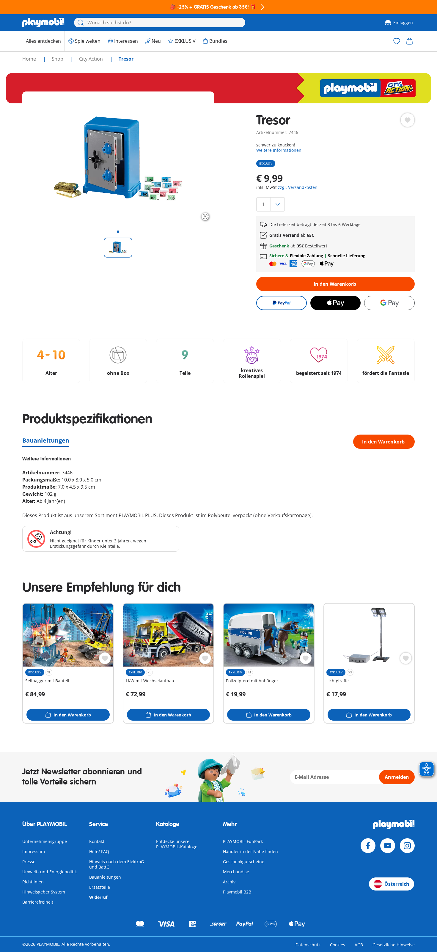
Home (29, 59)
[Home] (43, 22)
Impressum (33, 851)
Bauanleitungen (45, 440)
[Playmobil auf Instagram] (407, 845)
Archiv (229, 882)
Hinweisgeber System (43, 892)
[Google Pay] (389, 303)
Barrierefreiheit (37, 902)
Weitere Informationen (278, 150)
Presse (28, 861)
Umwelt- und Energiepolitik (49, 871)
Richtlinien (33, 882)
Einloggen (403, 22)
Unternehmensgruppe (44, 841)
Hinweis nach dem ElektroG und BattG (116, 864)
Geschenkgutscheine (243, 861)
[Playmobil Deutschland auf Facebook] (368, 845)
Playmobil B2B (237, 892)
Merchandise (236, 871)
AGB (359, 945)
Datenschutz (307, 945)
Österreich (396, 884)
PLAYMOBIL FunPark (243, 841)
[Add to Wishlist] (407, 120)
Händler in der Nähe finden (250, 851)
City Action (91, 59)
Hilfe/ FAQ (99, 851)
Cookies (337, 945)
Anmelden (397, 777)
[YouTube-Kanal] (387, 845)
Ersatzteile (99, 887)
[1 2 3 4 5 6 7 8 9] (335, 204)
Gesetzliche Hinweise (393, 945)
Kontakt (96, 841)
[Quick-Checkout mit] (281, 303)
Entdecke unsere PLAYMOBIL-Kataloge (176, 844)
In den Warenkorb (335, 284)
